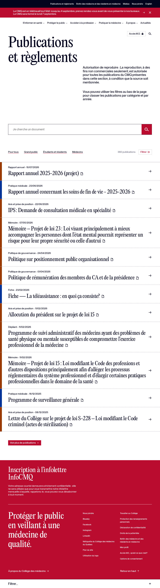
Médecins (77, 151)
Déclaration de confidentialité (133, 527)
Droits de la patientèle (129, 533)
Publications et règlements (62, 4)
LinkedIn (86, 536)
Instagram (87, 530)
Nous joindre (137, 4)
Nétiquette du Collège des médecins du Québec (98, 543)
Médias (126, 4)
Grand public (31, 151)
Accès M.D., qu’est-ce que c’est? (133, 553)
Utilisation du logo (90, 555)
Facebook (87, 524)
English (148, 4)
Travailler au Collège (129, 513)
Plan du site (88, 550)
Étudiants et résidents (55, 151)
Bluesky (86, 519)
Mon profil (124, 547)
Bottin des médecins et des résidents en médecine (98, 4)
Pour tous (13, 151)
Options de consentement (131, 559)
